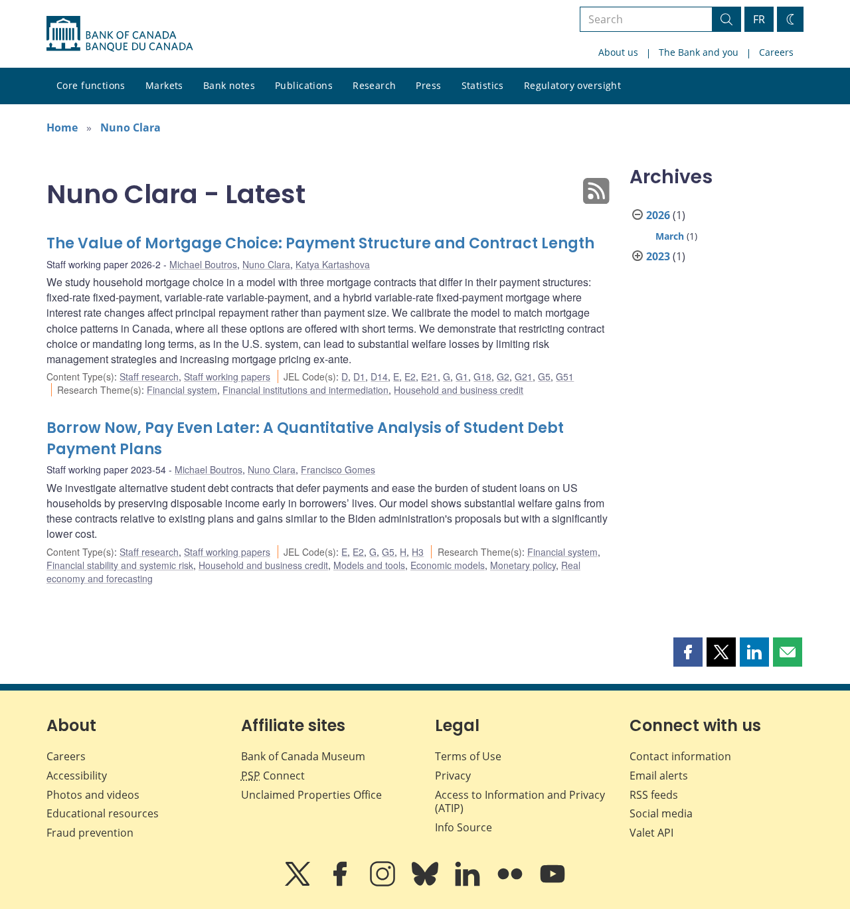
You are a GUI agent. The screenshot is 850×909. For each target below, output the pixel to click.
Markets (164, 85)
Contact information (680, 756)
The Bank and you (698, 52)
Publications (304, 85)
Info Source (463, 827)
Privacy (453, 775)
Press (428, 85)
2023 (658, 256)
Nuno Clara (130, 127)
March (669, 236)
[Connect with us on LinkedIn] (469, 883)
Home (62, 127)
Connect (273, 775)
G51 (565, 376)
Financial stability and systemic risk (119, 565)
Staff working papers (227, 376)
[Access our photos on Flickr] (511, 883)
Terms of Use (468, 756)
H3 (418, 551)
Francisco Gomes (338, 469)
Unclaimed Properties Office (311, 794)
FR (759, 19)
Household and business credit (458, 389)
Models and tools (369, 565)
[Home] (119, 34)
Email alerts (659, 775)
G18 (482, 376)
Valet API (651, 832)
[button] (688, 652)
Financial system (182, 389)
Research (374, 85)
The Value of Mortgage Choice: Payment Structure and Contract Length (320, 243)
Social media (661, 813)
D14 (379, 376)
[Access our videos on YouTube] (552, 883)
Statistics (483, 85)
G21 (524, 376)
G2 (503, 376)
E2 (410, 376)
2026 (658, 215)
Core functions (91, 85)
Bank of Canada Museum (303, 756)
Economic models (447, 565)
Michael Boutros (203, 264)
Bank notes (229, 85)
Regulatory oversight (572, 85)
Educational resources (102, 813)
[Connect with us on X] (299, 883)
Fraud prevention (89, 832)
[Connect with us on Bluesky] (426, 883)
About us (618, 52)
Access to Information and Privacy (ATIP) (520, 801)
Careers (776, 52)
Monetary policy (523, 565)
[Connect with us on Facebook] (341, 883)
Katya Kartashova (333, 264)
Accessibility (76, 775)
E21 (429, 376)
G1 (462, 376)
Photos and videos (92, 794)
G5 (544, 376)
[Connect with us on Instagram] (384, 883)
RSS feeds (654, 794)
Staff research (149, 376)
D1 (359, 376)
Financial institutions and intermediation (305, 389)
